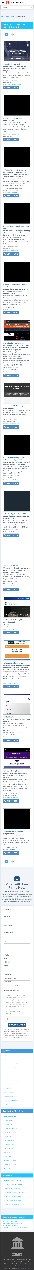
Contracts (7, 1076)
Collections (7, 1072)
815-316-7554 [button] (12, 535)
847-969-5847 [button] (12, 427)
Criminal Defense (9, 1140)
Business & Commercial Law (12, 1064)
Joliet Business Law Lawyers (12, 1189)
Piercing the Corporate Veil (10, 1225)
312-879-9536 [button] (12, 801)
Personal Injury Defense (11, 1100)
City (5, 951)
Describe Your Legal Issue (11, 990)
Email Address (8, 925)
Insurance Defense (9, 1092)
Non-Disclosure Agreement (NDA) (12, 1223)
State (5, 958)
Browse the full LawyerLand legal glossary (15, 1228)
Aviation (6, 1060)
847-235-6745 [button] (12, 254)
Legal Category (8, 974)
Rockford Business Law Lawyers (13, 1201)
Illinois (7, 17)
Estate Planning (8, 1148)
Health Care (7, 1156)
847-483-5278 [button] (12, 375)
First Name (7, 909)
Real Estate (7, 1168)
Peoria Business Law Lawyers (12, 1197)
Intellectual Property (10, 1160)
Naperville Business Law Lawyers (13, 1193)
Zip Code (6, 965)
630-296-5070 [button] (12, 483)
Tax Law (6, 1104)
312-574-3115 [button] (12, 686)
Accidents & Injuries (10, 1116)
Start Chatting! (17, 1025)
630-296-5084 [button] (12, 139)
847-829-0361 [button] (12, 312)
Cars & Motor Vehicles (10, 1128)
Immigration (7, 1088)
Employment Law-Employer (12, 1080)
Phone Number (8, 932)
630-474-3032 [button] (12, 632)
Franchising (7, 1084)
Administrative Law (9, 1056)
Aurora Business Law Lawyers (12, 1181)
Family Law (7, 1152)
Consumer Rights (9, 1136)
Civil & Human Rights (10, 1132)
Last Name (7, 916)
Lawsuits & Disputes (10, 1164)
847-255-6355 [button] (12, 196)
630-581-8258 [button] (12, 740)
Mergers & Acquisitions (11, 1096)
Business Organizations (11, 1068)
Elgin (12, 17)
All (2, 17)
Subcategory (7, 981)
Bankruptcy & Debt (9, 1120)
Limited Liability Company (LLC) (12, 1221)
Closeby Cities (8, 1175)
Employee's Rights (9, 1144)
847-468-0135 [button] (12, 87)
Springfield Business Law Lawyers (14, 1205)
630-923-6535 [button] (12, 589)
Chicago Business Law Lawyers (13, 1185)
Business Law (10, 1051)
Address (6, 942)
